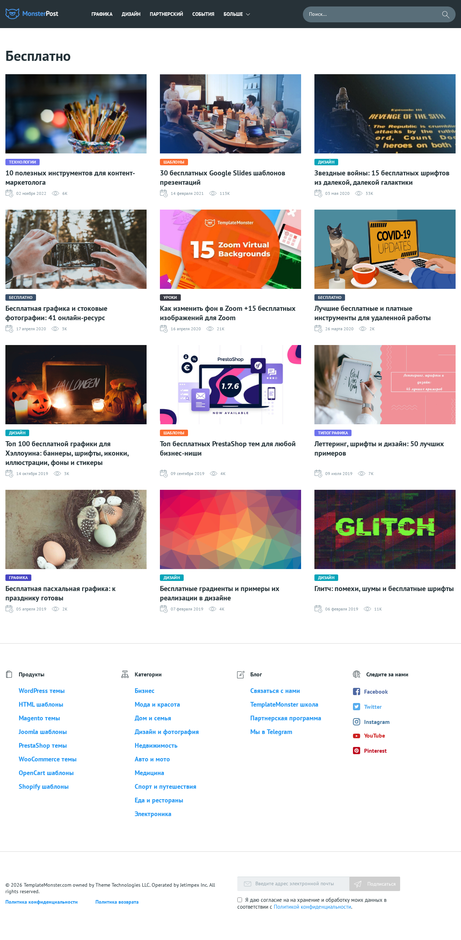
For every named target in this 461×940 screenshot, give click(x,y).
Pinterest (375, 750)
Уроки (170, 297)
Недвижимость (156, 745)
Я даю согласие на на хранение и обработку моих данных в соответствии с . (311, 903)
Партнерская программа (285, 718)
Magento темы (39, 718)
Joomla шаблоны (43, 732)
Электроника (153, 814)
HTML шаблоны (41, 704)
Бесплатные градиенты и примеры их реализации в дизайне (219, 593)
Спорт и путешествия (165, 786)
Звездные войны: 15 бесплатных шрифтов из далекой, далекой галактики (381, 177)
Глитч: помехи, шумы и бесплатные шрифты (384, 588)
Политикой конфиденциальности (312, 906)
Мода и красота (157, 704)
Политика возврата (117, 902)
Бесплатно (20, 297)
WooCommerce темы (48, 759)
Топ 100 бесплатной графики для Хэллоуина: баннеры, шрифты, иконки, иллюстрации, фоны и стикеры (67, 453)
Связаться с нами (275, 690)
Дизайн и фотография (167, 732)
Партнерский (166, 14)
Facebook (376, 691)
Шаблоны (174, 162)
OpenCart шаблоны (46, 773)
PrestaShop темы (43, 745)
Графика (101, 14)
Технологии (22, 162)
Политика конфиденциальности (41, 902)
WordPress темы (42, 690)
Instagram (377, 721)
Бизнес (145, 690)
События (203, 14)
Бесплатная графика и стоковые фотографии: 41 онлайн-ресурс (56, 313)
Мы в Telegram (271, 732)
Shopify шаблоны (44, 786)
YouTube (374, 735)
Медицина (149, 773)
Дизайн (131, 14)
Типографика (333, 432)
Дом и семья (153, 718)
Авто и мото (152, 759)
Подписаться (381, 884)
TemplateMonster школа (284, 704)
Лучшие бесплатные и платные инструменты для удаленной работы (372, 313)
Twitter (373, 706)
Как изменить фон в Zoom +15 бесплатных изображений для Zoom (228, 313)
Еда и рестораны (159, 800)
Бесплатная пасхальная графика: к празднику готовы (60, 593)
